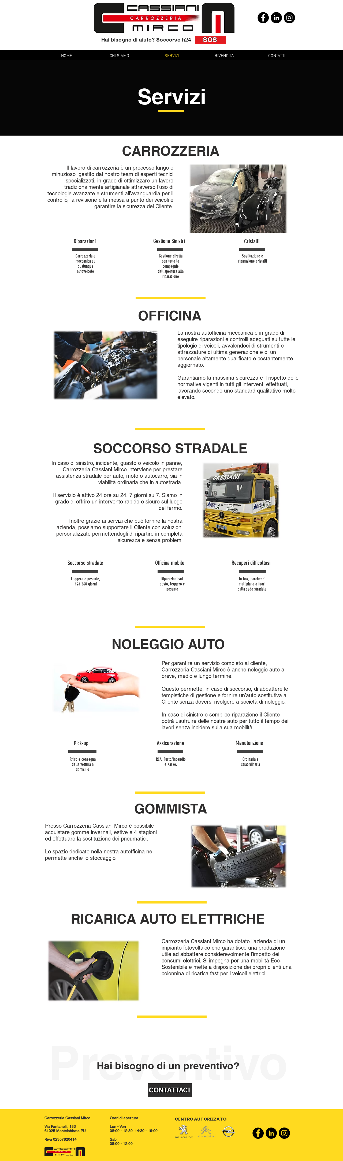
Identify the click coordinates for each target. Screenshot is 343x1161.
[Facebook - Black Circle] (263, 17)
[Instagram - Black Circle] (289, 17)
